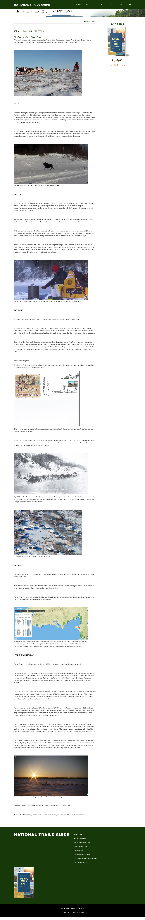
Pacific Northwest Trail (82, 842)
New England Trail (80, 846)
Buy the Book (65, 908)
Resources (81, 908)
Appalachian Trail (80, 838)
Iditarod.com (26, 806)
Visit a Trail (78, 834)
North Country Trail (80, 862)
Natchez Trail (78, 850)
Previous (87, 22)
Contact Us (73, 908)
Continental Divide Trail (82, 854)
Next (93, 22)
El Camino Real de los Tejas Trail (85, 858)
